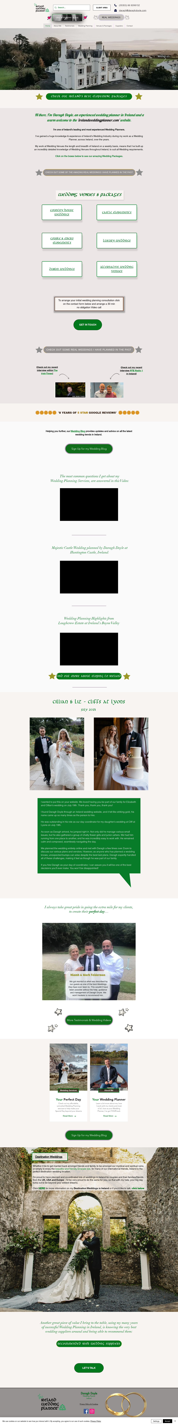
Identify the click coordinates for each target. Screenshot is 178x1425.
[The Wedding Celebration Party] (91, 83)
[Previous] (13, 59)
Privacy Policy (95, 1421)
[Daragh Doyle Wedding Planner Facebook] (86, 1411)
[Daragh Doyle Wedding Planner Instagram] (92, 1411)
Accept (167, 1421)
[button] (89, 961)
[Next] (164, 59)
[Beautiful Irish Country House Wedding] (84, 83)
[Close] (175, 1421)
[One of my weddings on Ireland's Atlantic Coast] (82, 83)
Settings (156, 1421)
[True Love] (93, 83)
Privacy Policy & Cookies (89, 1404)
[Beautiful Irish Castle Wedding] (86, 83)
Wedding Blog (78, 431)
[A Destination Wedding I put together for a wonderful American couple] (95, 83)
